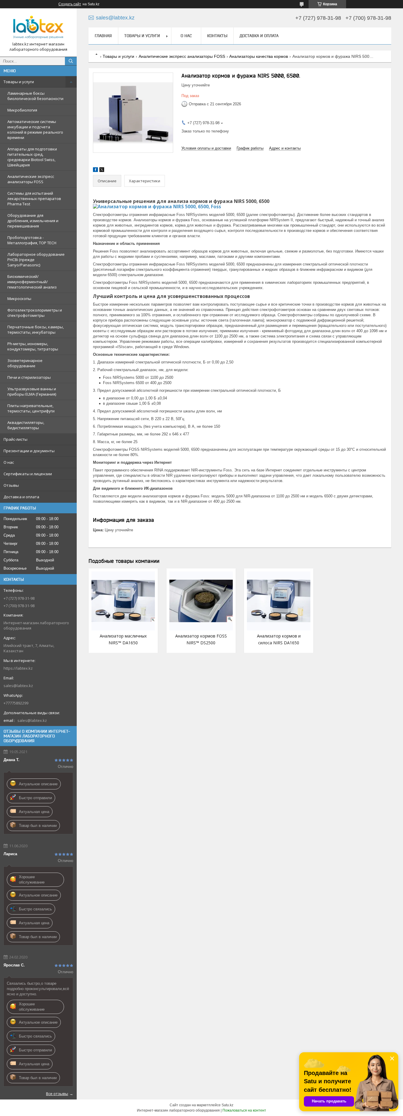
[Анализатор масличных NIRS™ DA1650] (123, 600)
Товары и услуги (19, 81)
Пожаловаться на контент (244, 1110)
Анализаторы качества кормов (258, 56)
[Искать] (71, 61)
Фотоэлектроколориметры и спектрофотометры (34, 312)
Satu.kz (227, 1105)
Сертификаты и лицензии (28, 473)
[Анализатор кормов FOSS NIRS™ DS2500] (201, 600)
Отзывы (11, 485)
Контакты (217, 35)
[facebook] (95, 170)
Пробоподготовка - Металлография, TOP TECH (31, 240)
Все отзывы (57, 1093)
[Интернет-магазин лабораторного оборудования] (38, 27)
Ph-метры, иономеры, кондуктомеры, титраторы (32, 346)
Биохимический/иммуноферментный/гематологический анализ (32, 282)
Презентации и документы (29, 450)
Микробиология (22, 110)
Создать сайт (69, 4)
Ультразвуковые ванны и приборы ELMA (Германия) (31, 391)
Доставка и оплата (21, 496)
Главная (103, 35)
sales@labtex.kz (18, 685)
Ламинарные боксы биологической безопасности (35, 96)
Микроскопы (19, 298)
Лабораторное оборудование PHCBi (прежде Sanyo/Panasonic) (36, 260)
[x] (101, 170)
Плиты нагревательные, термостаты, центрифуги (31, 408)
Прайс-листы (15, 439)
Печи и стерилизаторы (29, 377)
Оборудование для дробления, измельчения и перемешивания (32, 221)
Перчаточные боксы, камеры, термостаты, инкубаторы (35, 329)
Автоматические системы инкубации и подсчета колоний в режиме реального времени (35, 129)
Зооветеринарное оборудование (24, 363)
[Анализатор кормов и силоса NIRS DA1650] (278, 600)
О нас (9, 462)
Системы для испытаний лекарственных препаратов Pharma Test (34, 199)
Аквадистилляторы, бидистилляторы (25, 425)
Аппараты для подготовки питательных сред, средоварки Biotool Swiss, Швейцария (32, 157)
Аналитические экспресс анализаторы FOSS (30, 179)
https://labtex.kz (18, 668)
